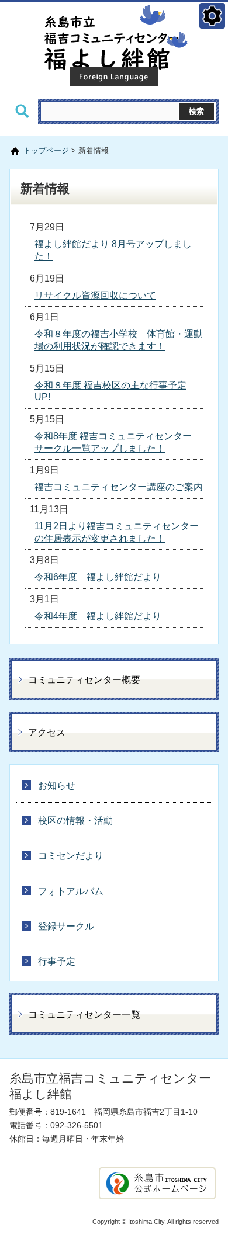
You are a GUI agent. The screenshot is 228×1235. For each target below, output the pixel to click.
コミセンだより (70, 856)
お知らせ (56, 785)
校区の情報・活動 (75, 820)
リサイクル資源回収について (95, 295)
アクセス (46, 732)
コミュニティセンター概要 (84, 680)
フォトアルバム (70, 891)
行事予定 (56, 961)
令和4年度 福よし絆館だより (97, 616)
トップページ (46, 150)
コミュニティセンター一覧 (84, 1014)
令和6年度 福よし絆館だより (97, 577)
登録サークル (66, 926)
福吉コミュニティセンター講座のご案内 (118, 487)
